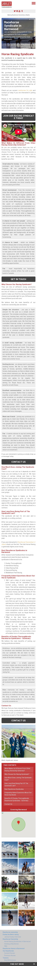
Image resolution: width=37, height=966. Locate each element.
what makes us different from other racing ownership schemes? (17, 770)
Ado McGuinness (10, 960)
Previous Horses (10, 955)
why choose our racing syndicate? (17, 774)
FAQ (5, 946)
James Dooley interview (12, 937)
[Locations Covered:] (2, 3)
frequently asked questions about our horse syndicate (18, 794)
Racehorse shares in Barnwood (13, 948)
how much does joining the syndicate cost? (18, 779)
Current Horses (9, 953)
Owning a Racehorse (11, 944)
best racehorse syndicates (14, 789)
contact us (8, 804)
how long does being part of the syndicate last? (16, 784)
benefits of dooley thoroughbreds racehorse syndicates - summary (17, 799)
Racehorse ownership (10, 932)
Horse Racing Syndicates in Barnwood (17, 941)
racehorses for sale (25, 90)
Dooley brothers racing (10, 934)
